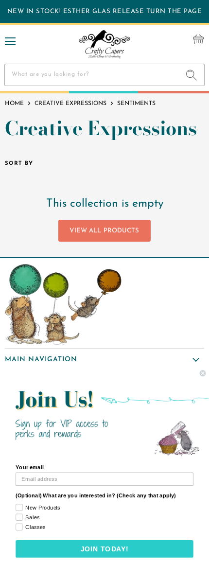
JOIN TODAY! (105, 549)
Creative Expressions (70, 103)
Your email (29, 467)
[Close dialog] (202, 373)
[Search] (192, 75)
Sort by (19, 163)
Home (14, 103)
